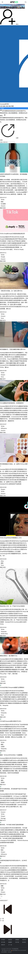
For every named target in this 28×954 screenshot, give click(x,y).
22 (5, 900)
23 (6, 900)
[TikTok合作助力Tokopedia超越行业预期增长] (14, 685)
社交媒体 (3, 203)
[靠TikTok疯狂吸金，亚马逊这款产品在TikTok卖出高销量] (14, 787)
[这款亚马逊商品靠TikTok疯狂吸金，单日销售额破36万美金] (14, 158)
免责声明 (24, 939)
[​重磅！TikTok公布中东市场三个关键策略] (14, 753)
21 (3, 900)
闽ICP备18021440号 (6, 950)
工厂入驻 (10, 944)
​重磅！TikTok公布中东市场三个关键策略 (11, 755)
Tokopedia (4, 631)
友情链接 (17, 939)
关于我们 (3, 939)
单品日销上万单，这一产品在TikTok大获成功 (12, 606)
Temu (2, 318)
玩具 (2, 890)
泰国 (2, 563)
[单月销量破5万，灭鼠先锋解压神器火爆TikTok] (14, 334)
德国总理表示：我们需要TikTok (8, 655)
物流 (2, 850)
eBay (2, 561)
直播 (2, 886)
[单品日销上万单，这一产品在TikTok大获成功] (14, 586)
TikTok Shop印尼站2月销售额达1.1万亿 (11, 537)
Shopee (3, 374)
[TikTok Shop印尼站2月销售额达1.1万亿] (14, 517)
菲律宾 (3, 782)
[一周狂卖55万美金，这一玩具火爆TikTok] (14, 276)
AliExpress (4, 428)
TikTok (2, 199)
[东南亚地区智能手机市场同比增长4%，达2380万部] (14, 858)
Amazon (3, 206)
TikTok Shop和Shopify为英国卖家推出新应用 (12, 233)
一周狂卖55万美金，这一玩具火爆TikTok (11, 290)
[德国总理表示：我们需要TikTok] (14, 646)
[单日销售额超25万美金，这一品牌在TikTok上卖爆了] (14, 448)
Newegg (3, 818)
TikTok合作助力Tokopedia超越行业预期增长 (12, 687)
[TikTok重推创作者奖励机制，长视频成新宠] (14, 391)
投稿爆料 (10, 942)
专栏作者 (17, 942)
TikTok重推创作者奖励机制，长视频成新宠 (11, 403)
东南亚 (3, 746)
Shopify (3, 257)
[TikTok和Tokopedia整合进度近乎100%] (14, 719)
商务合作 (3, 944)
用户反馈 (3, 942)
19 (0, 900)
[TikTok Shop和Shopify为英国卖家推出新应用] (14, 221)
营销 (2, 201)
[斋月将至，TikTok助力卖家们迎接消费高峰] (14, 823)
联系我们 (24, 942)
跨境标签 (10, 939)
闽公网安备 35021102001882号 (19, 950)
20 (2, 900)
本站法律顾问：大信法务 (6, 952)
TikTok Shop (4, 633)
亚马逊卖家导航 (15, 948)
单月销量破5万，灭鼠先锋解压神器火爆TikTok (12, 349)
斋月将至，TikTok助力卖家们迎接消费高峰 (11, 824)
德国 (2, 744)
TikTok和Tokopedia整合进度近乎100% (10, 721)
